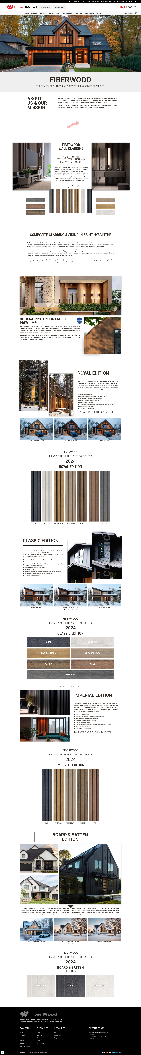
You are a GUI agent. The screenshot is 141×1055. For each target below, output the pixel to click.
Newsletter (23, 1043)
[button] (21, 430)
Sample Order (40, 1043)
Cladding (39, 1035)
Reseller (22, 1038)
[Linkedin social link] (133, 1)
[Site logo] (22, 7)
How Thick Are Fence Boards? (97, 1037)
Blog (55, 1038)
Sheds (38, 1038)
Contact (22, 1040)
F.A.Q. (55, 1032)
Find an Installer (45, 7)
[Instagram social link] (131, 1)
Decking (39, 1032)
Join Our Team (58, 1035)
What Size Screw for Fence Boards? (99, 1032)
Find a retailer (59, 7)
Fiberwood (70, 79)
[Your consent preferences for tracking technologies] (2, 1052)
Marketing (22, 1035)
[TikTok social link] (135, 1)
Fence (38, 1040)
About (21, 1032)
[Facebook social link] (129, 1)
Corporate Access (25, 1046)
